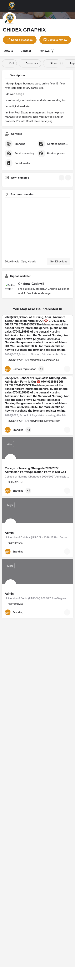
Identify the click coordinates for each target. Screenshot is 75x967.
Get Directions (58, 261)
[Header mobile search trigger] (71, 5)
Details (8, 50)
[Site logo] (12, 6)
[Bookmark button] (67, 369)
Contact (26, 50)
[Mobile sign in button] (63, 5)
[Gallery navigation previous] (62, 177)
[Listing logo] (9, 19)
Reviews (46, 50)
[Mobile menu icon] (4, 6)
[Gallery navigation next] (68, 177)
